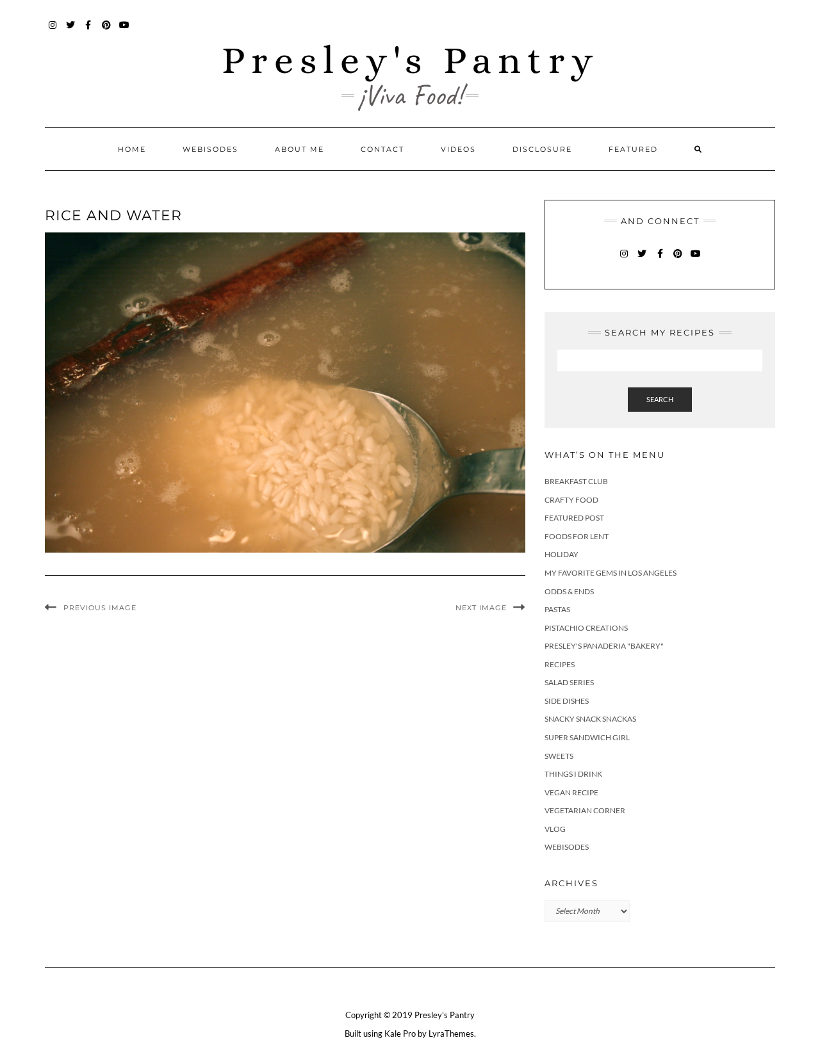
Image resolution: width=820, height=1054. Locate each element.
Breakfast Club (576, 481)
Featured (633, 149)
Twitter (642, 259)
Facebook (660, 259)
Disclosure (542, 149)
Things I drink (573, 774)
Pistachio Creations (586, 628)
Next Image (481, 607)
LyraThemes (451, 1033)
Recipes (560, 664)
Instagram (624, 259)
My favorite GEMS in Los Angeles (610, 573)
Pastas (557, 609)
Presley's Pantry (410, 60)
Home (132, 149)
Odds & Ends (569, 591)
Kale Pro (400, 1033)
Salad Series (569, 682)
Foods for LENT (577, 536)
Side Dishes (567, 701)
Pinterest (678, 259)
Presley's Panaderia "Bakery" (604, 646)
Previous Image (99, 607)
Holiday (561, 554)
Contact (382, 149)
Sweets (559, 756)
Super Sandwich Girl (587, 737)
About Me (299, 149)
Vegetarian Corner (585, 810)
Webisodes (210, 149)
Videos (458, 149)
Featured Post (574, 518)
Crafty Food (571, 500)
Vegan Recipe (571, 792)
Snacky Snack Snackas (590, 719)
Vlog (555, 829)
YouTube (696, 259)
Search (659, 399)
